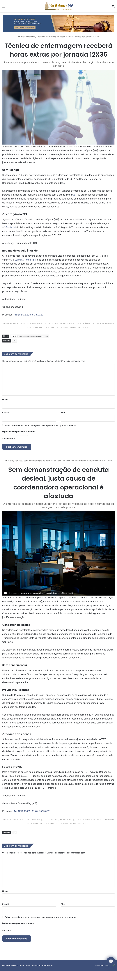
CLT (74, 194)
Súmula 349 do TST (25, 259)
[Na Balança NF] (58, 6)
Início (23, 36)
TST (14, 341)
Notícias (31, 36)
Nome (6, 399)
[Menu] (3, 7)
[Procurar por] (113, 7)
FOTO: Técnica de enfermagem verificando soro (29, 336)
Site (63, 412)
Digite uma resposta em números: (18, 431)
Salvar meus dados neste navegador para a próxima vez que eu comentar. (41, 425)
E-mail (6, 412)
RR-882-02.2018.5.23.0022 (28, 314)
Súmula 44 (10, 227)
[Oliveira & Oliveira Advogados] (58, 23)
